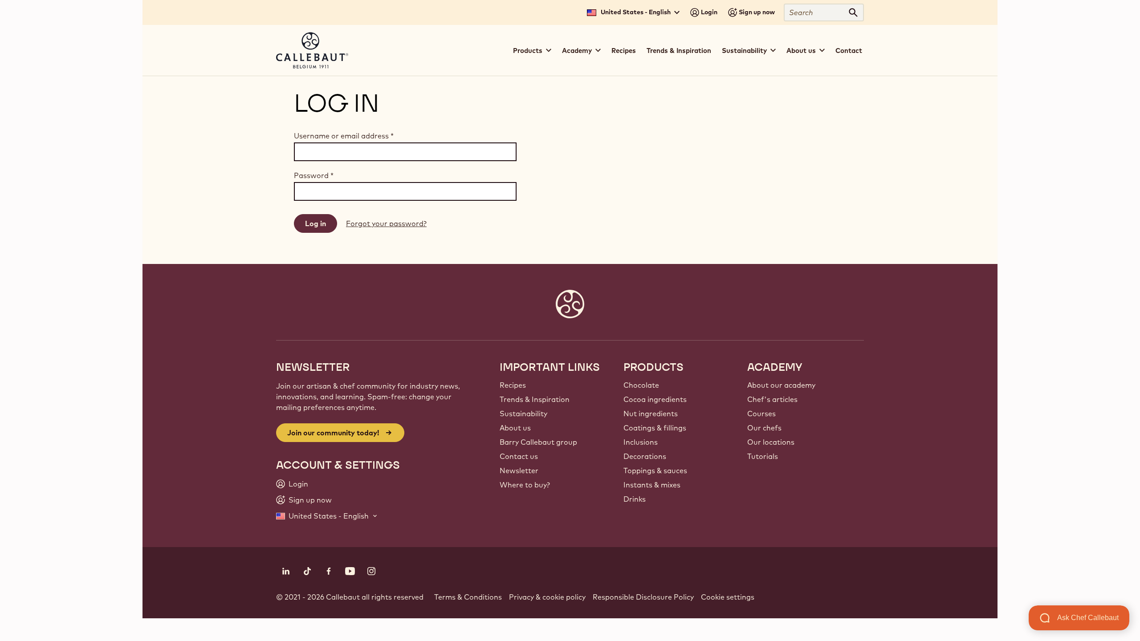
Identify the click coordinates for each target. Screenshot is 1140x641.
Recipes (623, 50)
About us (515, 427)
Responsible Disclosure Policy (643, 596)
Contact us (519, 456)
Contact (848, 50)
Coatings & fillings (654, 427)
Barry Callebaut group (538, 442)
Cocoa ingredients (655, 399)
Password (314, 175)
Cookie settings (727, 596)
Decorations (644, 456)
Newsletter (519, 470)
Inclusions (640, 442)
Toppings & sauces (655, 470)
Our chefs (764, 427)
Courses (761, 413)
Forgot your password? (386, 223)
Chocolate (641, 385)
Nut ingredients (650, 413)
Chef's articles (772, 399)
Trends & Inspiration (679, 50)
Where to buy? (525, 484)
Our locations (770, 442)
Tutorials (762, 456)
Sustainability (523, 413)
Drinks (634, 499)
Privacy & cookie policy (547, 596)
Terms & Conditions (468, 596)
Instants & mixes (651, 484)
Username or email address (344, 135)
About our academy (781, 385)
